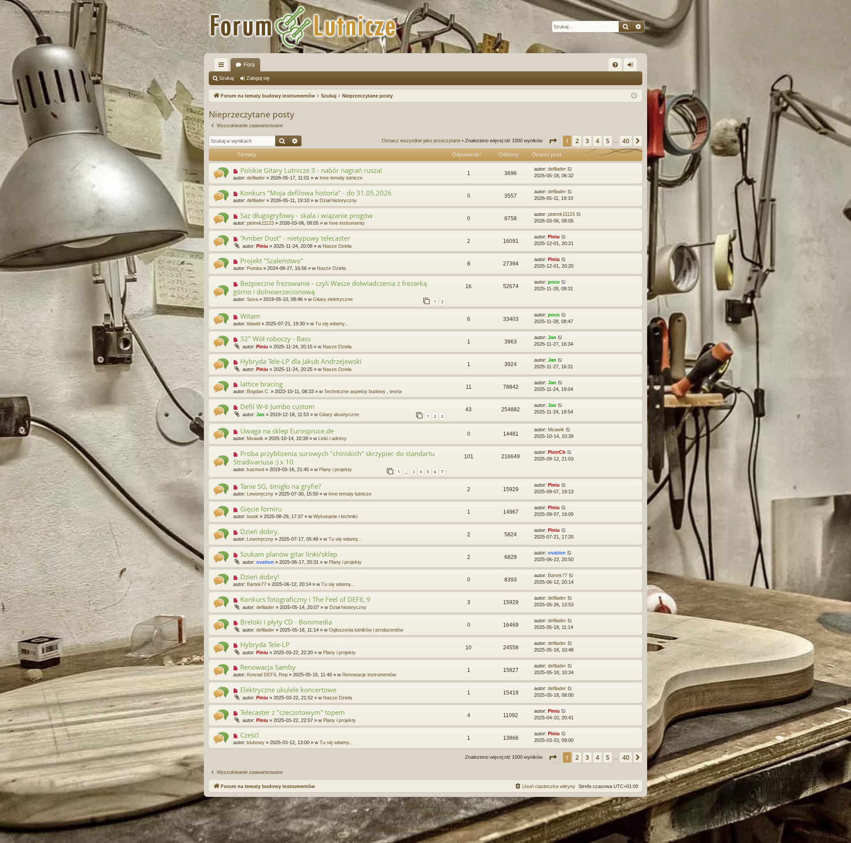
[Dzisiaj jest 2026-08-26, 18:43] (634, 96)
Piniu (262, 246)
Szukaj (226, 78)
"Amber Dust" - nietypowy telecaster (295, 238)
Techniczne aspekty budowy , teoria (363, 391)
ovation (265, 562)
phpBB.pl (459, 821)
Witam (250, 316)
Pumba (254, 268)
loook (252, 516)
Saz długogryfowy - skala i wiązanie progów (306, 215)
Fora (249, 65)
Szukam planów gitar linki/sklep (288, 554)
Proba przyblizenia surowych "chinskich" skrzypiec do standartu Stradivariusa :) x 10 (334, 457)
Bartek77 (256, 584)
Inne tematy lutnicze (341, 177)
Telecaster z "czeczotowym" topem (292, 712)
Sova (252, 299)
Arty (426, 813)
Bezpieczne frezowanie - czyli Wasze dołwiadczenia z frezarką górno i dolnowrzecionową (330, 287)
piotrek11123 (260, 223)
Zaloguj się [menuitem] (632, 66)
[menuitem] (615, 64)
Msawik (255, 438)
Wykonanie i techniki (335, 516)
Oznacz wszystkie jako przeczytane (421, 140)
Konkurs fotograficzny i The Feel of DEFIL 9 (305, 599)
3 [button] (587, 141)
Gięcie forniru (261, 508)
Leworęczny (260, 493)
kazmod (255, 469)
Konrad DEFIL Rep (267, 674)
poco (554, 282)
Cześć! (249, 734)
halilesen (445, 813)
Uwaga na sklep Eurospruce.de (287, 430)
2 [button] (577, 141)
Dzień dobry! (259, 576)
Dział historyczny (338, 200)
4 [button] (597, 141)
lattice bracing (261, 383)
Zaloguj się (257, 78)
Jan (552, 337)
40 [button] (625, 141)
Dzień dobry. (259, 531)
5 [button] (607, 141)
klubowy (256, 742)
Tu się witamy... (331, 323)
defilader (256, 177)
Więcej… (223, 66)
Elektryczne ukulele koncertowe (288, 689)
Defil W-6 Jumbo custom (277, 406)
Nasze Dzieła (337, 246)
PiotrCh (557, 452)
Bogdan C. (258, 391)
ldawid (253, 323)
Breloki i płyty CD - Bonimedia (286, 621)
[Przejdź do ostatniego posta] (570, 169)
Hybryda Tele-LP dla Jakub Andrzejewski (301, 361)
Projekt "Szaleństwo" (271, 260)
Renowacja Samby (268, 667)
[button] (552, 141)
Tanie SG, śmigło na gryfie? (280, 486)
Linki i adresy (332, 438)
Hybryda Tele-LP (264, 644)
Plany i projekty (335, 469)
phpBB (413, 805)
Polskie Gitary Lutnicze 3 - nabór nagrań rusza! (311, 170)
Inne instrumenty (347, 223)
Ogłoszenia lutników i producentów (366, 629)
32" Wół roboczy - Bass (275, 338)
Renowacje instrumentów (369, 674)
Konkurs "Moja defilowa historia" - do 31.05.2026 (316, 192)
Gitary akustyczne (339, 414)
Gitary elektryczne (333, 299)
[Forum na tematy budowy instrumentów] (315, 26)
